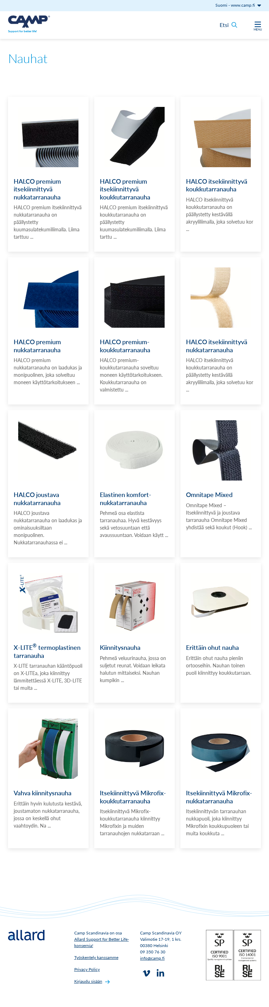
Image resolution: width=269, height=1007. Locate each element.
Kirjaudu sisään (88, 981)
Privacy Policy (87, 969)
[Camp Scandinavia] (29, 21)
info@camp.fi (152, 958)
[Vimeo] (146, 973)
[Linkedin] (160, 973)
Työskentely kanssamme (96, 957)
